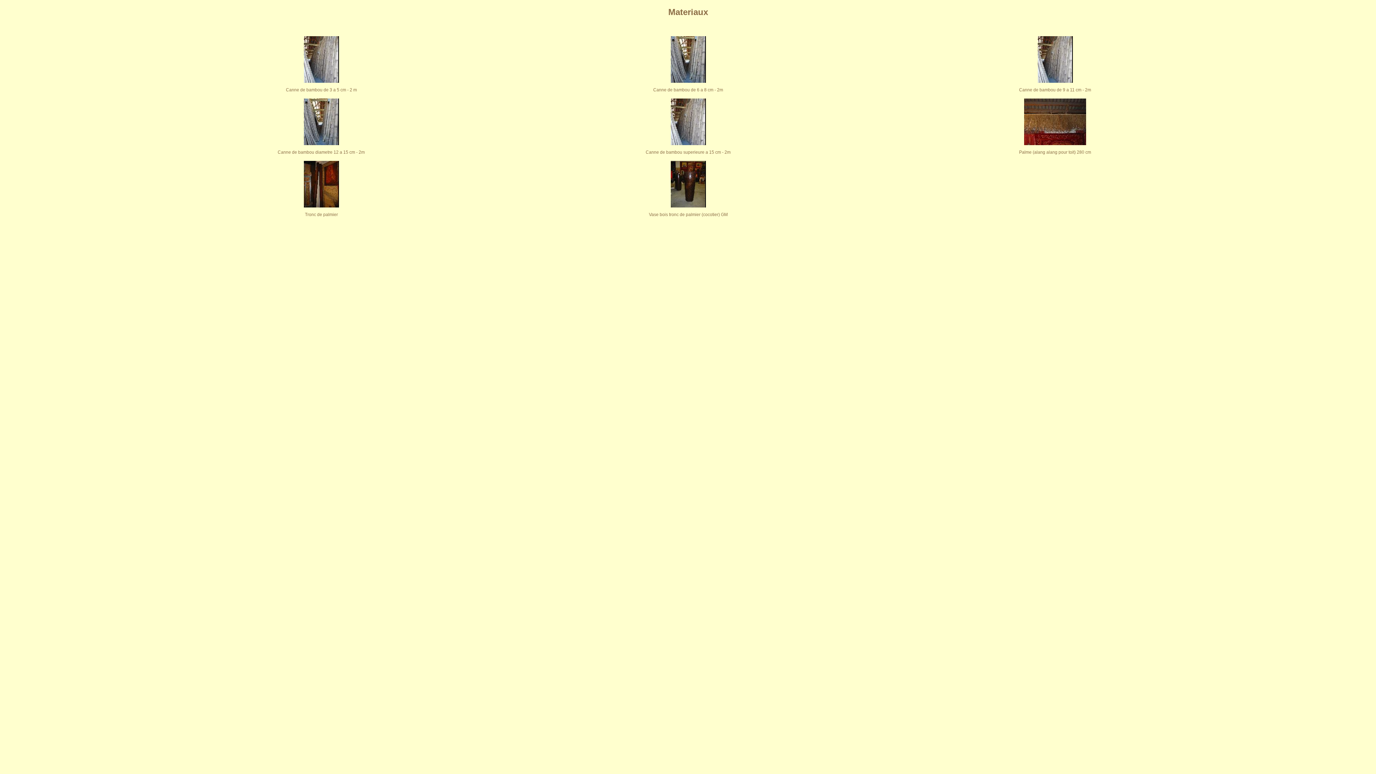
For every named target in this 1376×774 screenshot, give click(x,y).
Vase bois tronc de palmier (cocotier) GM (688, 214)
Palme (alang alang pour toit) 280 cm (1055, 152)
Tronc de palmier (321, 214)
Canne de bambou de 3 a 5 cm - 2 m (321, 89)
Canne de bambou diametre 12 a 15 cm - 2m (321, 152)
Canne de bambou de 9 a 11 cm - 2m (1055, 89)
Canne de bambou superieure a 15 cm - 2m (688, 152)
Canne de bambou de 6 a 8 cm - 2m (688, 89)
